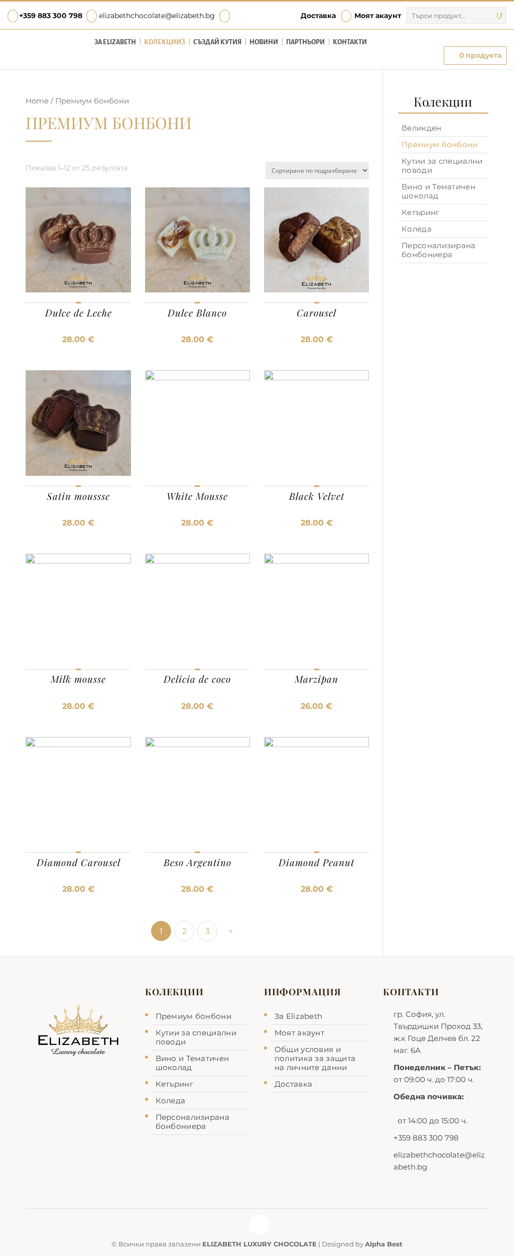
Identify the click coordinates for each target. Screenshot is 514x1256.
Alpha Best (384, 1244)
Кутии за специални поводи (442, 165)
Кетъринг (420, 212)
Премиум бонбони (440, 144)
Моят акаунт (372, 15)
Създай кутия (217, 42)
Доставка (318, 15)
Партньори (305, 42)
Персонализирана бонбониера (439, 250)
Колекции (162, 42)
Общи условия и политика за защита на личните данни (315, 1058)
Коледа (417, 229)
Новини (263, 42)
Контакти (350, 42)
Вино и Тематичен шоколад (438, 191)
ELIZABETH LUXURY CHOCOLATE (259, 1244)
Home (37, 101)
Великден (421, 128)
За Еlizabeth (115, 42)
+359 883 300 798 (50, 15)
